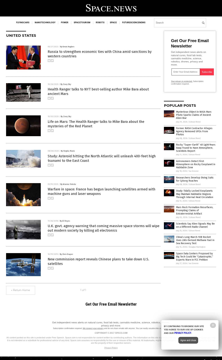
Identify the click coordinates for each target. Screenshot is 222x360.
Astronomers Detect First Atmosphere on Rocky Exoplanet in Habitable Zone (195, 164)
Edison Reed (194, 122)
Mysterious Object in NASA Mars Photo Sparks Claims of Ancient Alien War (193, 115)
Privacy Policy (111, 348)
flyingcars (22, 22)
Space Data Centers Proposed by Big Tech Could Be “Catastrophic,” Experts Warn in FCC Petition (194, 256)
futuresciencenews (133, 22)
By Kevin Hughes (67, 47)
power (64, 22)
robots (100, 22)
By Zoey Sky (66, 84)
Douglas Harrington (197, 247)
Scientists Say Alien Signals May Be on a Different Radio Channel (195, 225)
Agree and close (188, 340)
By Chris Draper (66, 254)
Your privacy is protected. (182, 81)
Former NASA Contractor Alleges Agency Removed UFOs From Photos (194, 131)
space (113, 22)
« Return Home (20, 290)
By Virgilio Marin (68, 151)
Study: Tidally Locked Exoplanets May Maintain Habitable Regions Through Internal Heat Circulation (194, 194)
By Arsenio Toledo (68, 184)
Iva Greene (194, 171)
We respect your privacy (93, 328)
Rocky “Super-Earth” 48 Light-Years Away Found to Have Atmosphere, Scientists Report (195, 147)
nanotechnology (45, 22)
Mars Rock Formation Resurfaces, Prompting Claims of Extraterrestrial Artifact (194, 210)
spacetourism (82, 22)
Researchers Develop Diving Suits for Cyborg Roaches (195, 179)
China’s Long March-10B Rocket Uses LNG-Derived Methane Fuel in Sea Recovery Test (195, 240)
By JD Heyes (65, 221)
